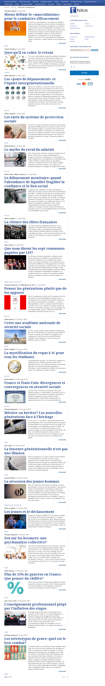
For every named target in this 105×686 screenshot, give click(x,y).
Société (13, 7)
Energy (57, 1)
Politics (59, 4)
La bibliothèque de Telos (26, 285)
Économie (6, 72)
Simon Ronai (8, 245)
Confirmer (95, 50)
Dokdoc (73, 41)
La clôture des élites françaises (30, 222)
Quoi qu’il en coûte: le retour (29, 53)
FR (99, 1)
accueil (6, 7)
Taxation (76, 4)
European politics (89, 1)
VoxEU (72, 39)
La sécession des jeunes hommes (31, 481)
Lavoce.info (74, 37)
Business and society (11, 1)
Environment (65, 1)
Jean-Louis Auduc (10, 601)
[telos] (85, 10)
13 (67, 677)
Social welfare (67, 4)
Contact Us (74, 26)
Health (17, 4)
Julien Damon (9, 319)
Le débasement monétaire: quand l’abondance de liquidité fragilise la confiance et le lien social (34, 182)
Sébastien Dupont (10, 11)
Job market (51, 4)
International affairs (27, 4)
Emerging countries (46, 1)
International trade (40, 4)
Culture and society (24, 1)
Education (36, 1)
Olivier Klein (8, 174)
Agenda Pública (9, 478)
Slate (87, 39)
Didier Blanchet (9, 75)
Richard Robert (9, 146)
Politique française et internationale (12, 282)
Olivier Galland (9, 113)
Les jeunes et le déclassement (29, 512)
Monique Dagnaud (10, 285)
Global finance (9, 4)
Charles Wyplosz (10, 49)
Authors (73, 23)
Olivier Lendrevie (20, 174)
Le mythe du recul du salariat (29, 150)
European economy (76, 1)
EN (96, 1)
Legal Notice (89, 26)
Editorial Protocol (75, 28)
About (87, 23)
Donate (84, 73)
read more (62, 43)
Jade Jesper (8, 445)
